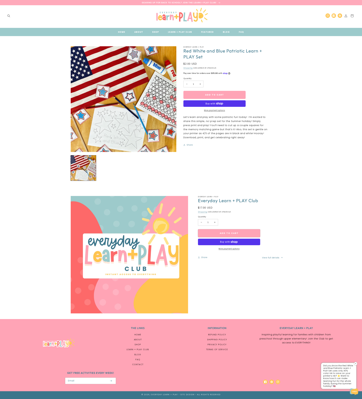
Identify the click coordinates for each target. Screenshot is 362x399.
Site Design (187, 394)
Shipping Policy (217, 339)
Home (137, 334)
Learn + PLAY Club (138, 349)
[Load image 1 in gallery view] (83, 168)
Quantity (187, 78)
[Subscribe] (111, 380)
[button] (9, 16)
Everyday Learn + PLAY (164, 394)
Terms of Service (217, 349)
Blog (137, 354)
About (138, 339)
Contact (138, 364)
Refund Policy (217, 334)
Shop (138, 344)
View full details (270, 257)
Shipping (188, 68)
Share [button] (190, 144)
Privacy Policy (217, 344)
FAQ (137, 359)
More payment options (214, 110)
